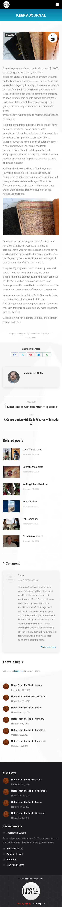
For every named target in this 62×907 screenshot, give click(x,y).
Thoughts (10, 35)
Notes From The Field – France (26, 707)
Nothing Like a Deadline (35, 484)
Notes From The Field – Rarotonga (28, 741)
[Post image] (11, 454)
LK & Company (38, 903)
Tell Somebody (30, 519)
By (33, 334)
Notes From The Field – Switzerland (29, 696)
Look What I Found (32, 449)
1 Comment (31, 337)
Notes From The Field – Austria (26, 685)
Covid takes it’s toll (33, 536)
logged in (18, 671)
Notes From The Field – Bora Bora (28, 730)
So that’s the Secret (33, 466)
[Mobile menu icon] (57, 4)
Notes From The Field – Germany (27, 718)
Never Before (30, 501)
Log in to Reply (49, 647)
